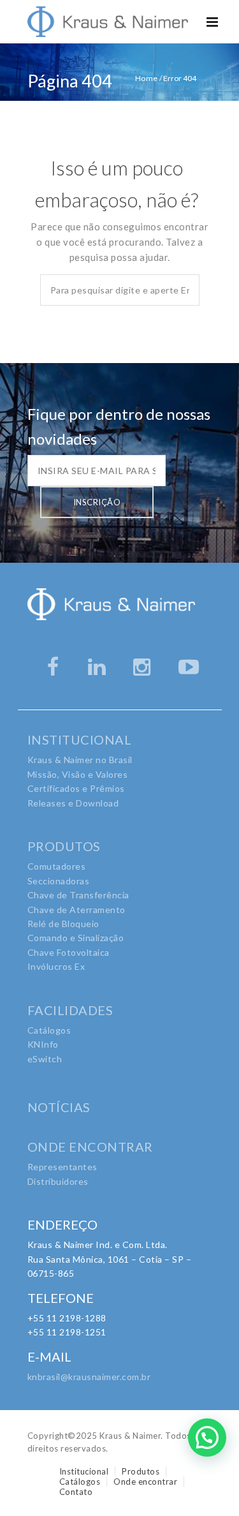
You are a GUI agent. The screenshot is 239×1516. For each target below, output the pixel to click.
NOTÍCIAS (59, 1107)
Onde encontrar (145, 1481)
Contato (76, 1492)
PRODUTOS (64, 846)
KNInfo (43, 1044)
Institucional (84, 1471)
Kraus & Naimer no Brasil (80, 759)
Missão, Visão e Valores (77, 774)
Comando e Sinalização (75, 937)
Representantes (62, 1166)
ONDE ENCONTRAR (90, 1146)
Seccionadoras (58, 880)
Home (146, 78)
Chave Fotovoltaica (68, 952)
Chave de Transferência (78, 894)
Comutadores (56, 866)
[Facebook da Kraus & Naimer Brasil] (54, 666)
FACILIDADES (70, 1010)
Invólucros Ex (56, 966)
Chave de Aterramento (76, 909)
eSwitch (44, 1058)
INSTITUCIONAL (79, 739)
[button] (207, 1437)
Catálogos (49, 1030)
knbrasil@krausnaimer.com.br (89, 1376)
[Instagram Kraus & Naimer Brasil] (145, 666)
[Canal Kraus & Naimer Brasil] (190, 666)
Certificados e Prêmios (76, 788)
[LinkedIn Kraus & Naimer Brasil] (100, 666)
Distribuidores (58, 1181)
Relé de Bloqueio (63, 923)
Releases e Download (73, 803)
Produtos (140, 1471)
